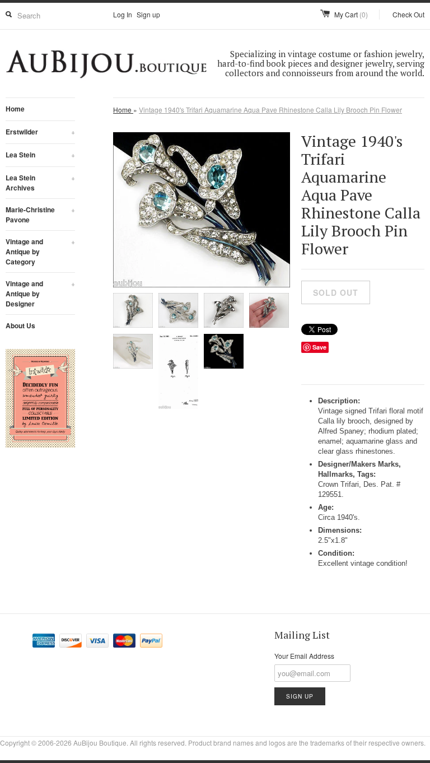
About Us (20, 325)
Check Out (408, 14)
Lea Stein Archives (40, 183)
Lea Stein (40, 155)
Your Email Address (304, 655)
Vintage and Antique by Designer (40, 293)
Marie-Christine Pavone (40, 214)
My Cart (351, 14)
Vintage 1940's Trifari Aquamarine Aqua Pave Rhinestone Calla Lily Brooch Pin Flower (270, 109)
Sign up (148, 14)
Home (15, 109)
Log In (122, 14)
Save (319, 347)
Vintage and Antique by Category (40, 251)
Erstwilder (40, 132)
